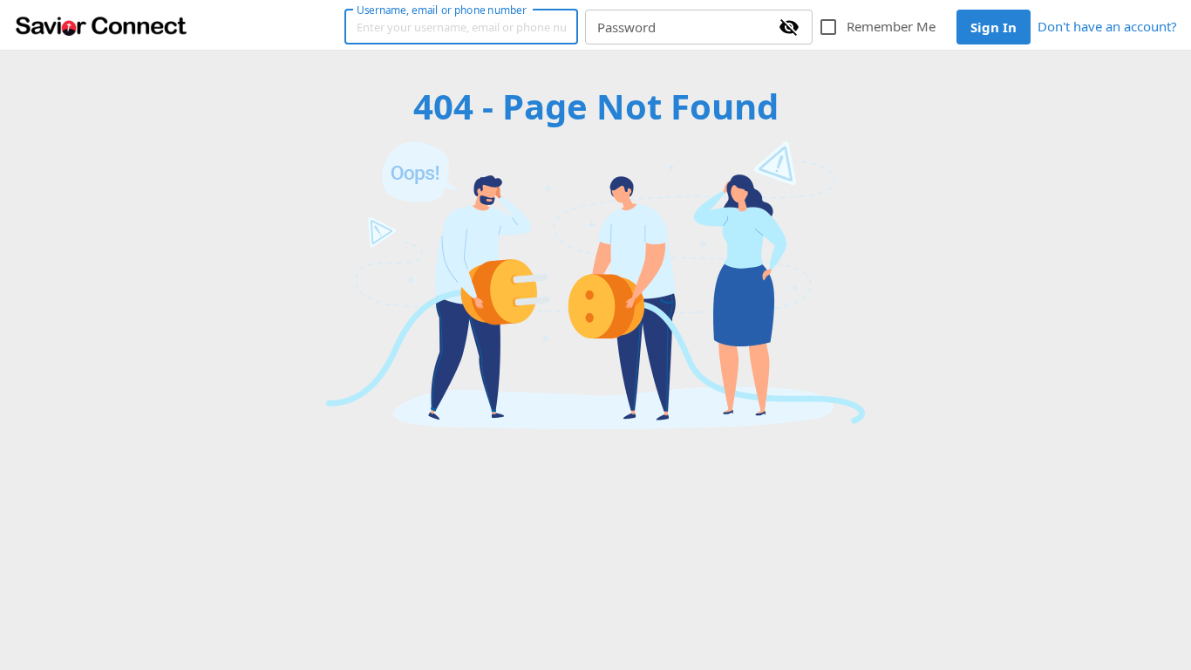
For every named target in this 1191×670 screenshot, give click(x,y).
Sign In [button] (993, 27)
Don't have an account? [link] (1107, 26)
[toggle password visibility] (789, 27)
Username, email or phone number (441, 10)
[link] (101, 25)
